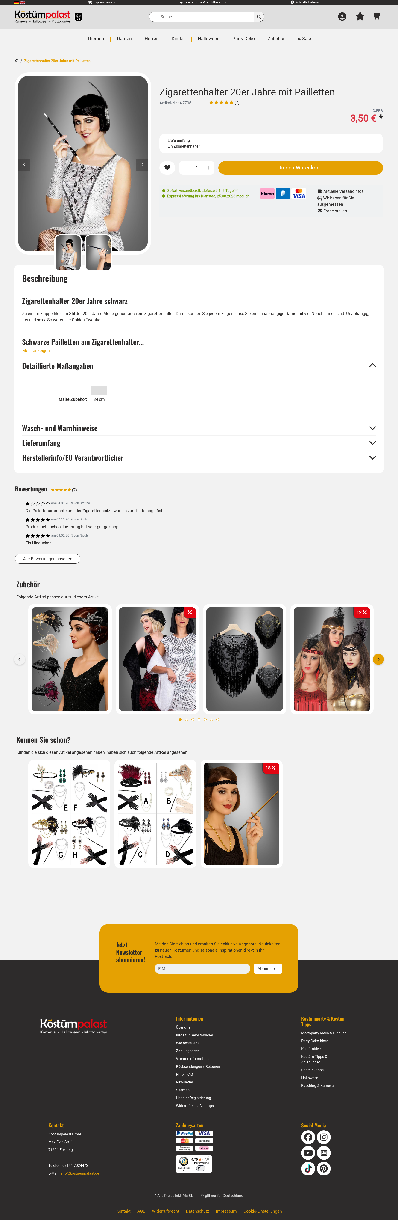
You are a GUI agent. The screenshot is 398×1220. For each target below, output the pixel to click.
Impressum (226, 1211)
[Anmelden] (342, 17)
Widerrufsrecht (165, 1211)
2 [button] (186, 719)
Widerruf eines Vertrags (195, 1106)
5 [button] (205, 719)
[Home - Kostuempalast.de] (74, 1026)
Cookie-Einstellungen (262, 1211)
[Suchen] (259, 17)
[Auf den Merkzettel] (167, 168)
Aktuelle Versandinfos (342, 191)
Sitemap (183, 1090)
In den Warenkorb (301, 168)
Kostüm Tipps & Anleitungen (314, 1059)
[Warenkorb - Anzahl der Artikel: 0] (376, 16)
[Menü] (209, 1158)
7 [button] (217, 719)
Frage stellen (334, 210)
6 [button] (211, 719)
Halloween (309, 1078)
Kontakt (123, 1211)
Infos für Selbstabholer (194, 1035)
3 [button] (193, 719)
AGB (141, 1211)
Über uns (183, 1027)
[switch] (200, 1168)
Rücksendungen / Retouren (198, 1066)
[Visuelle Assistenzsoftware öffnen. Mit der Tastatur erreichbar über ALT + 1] (75, 17)
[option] (83, 163)
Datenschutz (197, 1211)
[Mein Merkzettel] (360, 17)
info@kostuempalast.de (79, 1173)
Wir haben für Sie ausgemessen (335, 201)
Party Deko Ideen (315, 1041)
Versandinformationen (194, 1059)
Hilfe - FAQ (184, 1074)
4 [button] (199, 719)
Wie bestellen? (187, 1043)
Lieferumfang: (179, 140)
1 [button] (180, 719)
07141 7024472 (75, 1165)
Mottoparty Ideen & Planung (324, 1033)
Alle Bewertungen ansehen (47, 558)
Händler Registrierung (193, 1098)
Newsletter (184, 1082)
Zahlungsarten (188, 1051)
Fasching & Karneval (318, 1085)
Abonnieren (268, 968)
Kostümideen (312, 1049)
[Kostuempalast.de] (42, 16)
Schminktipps (312, 1070)
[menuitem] (16, 2)
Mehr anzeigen (36, 350)
